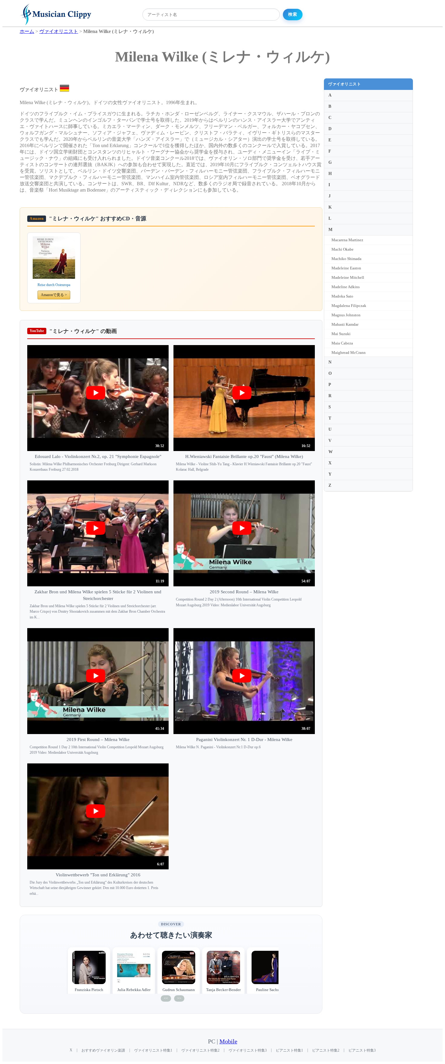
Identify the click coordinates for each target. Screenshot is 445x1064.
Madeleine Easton (346, 268)
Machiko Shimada (346, 258)
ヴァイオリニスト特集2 (200, 1050)
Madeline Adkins (345, 287)
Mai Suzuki (341, 333)
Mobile (228, 1041)
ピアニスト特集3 (362, 1050)
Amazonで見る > (54, 295)
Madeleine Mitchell (347, 277)
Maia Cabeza (342, 343)
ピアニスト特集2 (325, 1050)
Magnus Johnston (346, 315)
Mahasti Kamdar (344, 324)
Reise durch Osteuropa (54, 285)
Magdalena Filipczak (348, 305)
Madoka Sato (342, 296)
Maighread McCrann (348, 352)
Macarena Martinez (347, 240)
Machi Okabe (342, 249)
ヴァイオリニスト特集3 (248, 1050)
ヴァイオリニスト (344, 84)
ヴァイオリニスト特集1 (153, 1050)
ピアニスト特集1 (289, 1050)
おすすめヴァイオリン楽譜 (103, 1050)
